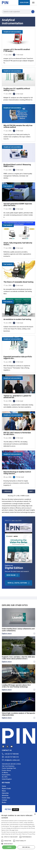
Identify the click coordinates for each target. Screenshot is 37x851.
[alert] (18, 831)
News (4, 791)
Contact (4, 800)
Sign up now (24, 2)
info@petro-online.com (12, 760)
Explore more (7, 633)
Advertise (5, 795)
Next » (31, 491)
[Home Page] (5, 2)
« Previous (7, 491)
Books (4, 802)
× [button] (35, 814)
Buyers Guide (6, 788)
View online (11, 575)
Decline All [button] (26, 847)
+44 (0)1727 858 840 (12, 754)
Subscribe (5, 793)
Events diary (6, 798)
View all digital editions (17, 583)
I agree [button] (9, 847)
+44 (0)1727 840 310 (12, 757)
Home (4, 786)
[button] (2, 837)
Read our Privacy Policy (28, 834)
